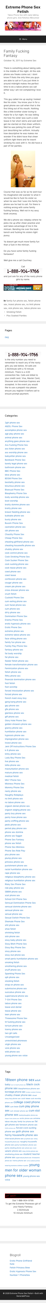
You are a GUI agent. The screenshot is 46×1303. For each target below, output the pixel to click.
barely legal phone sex (16, 463)
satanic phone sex (13, 1151)
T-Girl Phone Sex (13, 999)
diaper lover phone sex (12, 1118)
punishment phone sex (16, 865)
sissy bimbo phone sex (30, 1151)
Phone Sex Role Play (15, 850)
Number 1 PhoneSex (20, 1275)
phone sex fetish (13, 843)
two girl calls (11, 1033)
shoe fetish (10, 929)
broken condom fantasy (33, 1092)
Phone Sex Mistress (14, 847)
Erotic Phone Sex (13, 627)
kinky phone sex (13, 754)
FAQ (7, 337)
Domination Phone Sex (16, 616)
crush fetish (10, 594)
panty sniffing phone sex (17, 821)
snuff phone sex (13, 970)
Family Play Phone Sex (16, 646)
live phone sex (12, 761)
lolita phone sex (12, 765)
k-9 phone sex (12, 750)
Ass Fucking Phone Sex (16, 445)
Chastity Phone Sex (14, 534)
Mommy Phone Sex (14, 787)
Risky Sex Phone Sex (15, 884)
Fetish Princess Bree (20, 1267)
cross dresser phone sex (17, 590)
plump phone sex (13, 858)
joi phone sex (28, 1139)
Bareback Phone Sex (15, 460)
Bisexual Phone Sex (14, 489)
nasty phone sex (13, 791)
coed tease (10, 575)
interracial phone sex (14, 1138)
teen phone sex (12, 1014)
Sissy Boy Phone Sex (15, 947)
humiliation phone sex (15, 731)
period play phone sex (16, 828)
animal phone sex (13, 437)
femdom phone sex (28, 1124)
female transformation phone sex (21, 664)
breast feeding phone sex (17, 512)
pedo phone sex (13, 824)
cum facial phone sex (15, 605)
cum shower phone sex (19, 1111)
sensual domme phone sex (18, 906)
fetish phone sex (13, 672)
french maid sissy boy (15, 698)
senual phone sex (13, 914)
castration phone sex (15, 527)
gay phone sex (12, 705)
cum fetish (14, 1107)
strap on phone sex (14, 984)
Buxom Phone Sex (14, 523)
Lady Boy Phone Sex (15, 757)
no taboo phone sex (15, 802)
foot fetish (10, 683)
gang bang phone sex (15, 702)
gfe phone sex (12, 709)
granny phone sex (13, 728)
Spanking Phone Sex (15, 973)
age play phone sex (14, 434)
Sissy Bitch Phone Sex (16, 944)
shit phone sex (12, 925)
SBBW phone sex (13, 891)
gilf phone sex (12, 716)
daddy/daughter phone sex (28, 1115)
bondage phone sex (15, 1092)
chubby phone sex (14, 549)
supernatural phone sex (16, 996)
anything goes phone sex (17, 441)
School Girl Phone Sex (16, 899)
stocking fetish (12, 981)
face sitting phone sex (16, 638)
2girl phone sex (12, 422)
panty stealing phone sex (15, 1148)
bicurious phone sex (15, 486)
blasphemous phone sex (29, 1088)
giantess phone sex (14, 713)
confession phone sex (15, 579)
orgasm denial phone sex (17, 806)
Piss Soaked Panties (17, 315)
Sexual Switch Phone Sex (17, 917)
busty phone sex (13, 519)
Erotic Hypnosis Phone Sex (23, 1271)
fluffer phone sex (10, 1128)
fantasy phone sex (14, 649)
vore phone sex (12, 1048)
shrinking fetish (12, 932)
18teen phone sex (19, 1080)
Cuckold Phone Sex (14, 597)
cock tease (25, 1098)
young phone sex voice (16, 1055)
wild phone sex (12, 1051)
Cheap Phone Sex (13, 538)
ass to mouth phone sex (18, 1085)
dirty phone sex (12, 612)
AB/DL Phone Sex (13, 426)
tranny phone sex (13, 1029)
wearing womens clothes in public (16, 1165)
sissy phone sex (13, 951)
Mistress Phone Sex (14, 783)
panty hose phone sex (16, 817)
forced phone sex (13, 694)
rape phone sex (12, 873)
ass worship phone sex (16, 452)
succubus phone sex (15, 992)
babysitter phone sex (15, 456)
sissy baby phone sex (15, 940)
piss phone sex (12, 854)
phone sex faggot (13, 836)
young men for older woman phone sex (23, 1170)
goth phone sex (25, 1131)
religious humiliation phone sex (20, 880)
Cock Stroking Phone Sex (17, 556)
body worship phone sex (17, 497)
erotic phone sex (26, 1118)
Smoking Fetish (14, 312)
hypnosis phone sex (14, 735)
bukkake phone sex (14, 515)
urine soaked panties (33, 1161)
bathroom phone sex (15, 467)
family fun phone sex (17, 301)
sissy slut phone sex (15, 955)
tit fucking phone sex (15, 1022)
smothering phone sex (16, 966)
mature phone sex (14, 772)
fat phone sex (11, 657)
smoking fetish (12, 962)
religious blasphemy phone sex (20, 877)
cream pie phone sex (15, 586)
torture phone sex (13, 1025)
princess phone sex (14, 862)
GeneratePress (23, 1296)
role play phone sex (14, 888)
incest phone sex (16, 304)
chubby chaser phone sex (18, 1095)
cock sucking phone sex (16, 564)
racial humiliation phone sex (18, 869)
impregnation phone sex (17, 739)
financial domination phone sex (20, 679)
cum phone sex (12, 609)
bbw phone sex (12, 475)
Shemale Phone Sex (15, 921)
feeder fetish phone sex (16, 661)
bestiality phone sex (15, 482)
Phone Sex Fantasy (14, 839)
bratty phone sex (13, 508)
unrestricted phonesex (16, 1040)
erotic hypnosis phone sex (18, 623)
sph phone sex (12, 977)
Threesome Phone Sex (16, 1018)
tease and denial (13, 1007)
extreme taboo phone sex (17, 635)
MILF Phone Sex (13, 780)
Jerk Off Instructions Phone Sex (20, 746)
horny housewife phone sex (21, 1135)
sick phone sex (15, 308)
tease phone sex (13, 1011)
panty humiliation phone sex (26, 1145)
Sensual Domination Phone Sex (20, 903)
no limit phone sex (14, 798)
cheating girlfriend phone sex (19, 542)
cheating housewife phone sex (20, 545)
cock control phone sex (16, 553)
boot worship (11, 501)
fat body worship (13, 653)
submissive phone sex (16, 988)
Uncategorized (12, 1037)
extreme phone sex (14, 631)
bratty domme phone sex (17, 504)
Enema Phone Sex (14, 620)
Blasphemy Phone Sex (16, 493)
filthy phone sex (12, 676)
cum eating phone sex (16, 601)
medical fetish (12, 776)
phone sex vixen (30, 1148)
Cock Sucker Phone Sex (16, 560)
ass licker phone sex (15, 448)
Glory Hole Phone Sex (15, 720)
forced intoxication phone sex (19, 690)
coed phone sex (13, 571)
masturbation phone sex (17, 769)
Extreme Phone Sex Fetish (23, 9)
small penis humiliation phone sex (21, 958)
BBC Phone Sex (12, 471)
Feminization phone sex (16, 668)
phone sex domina (14, 832)
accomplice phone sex (16, 430)
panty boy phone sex (15, 813)
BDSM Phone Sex (13, 478)
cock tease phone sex (15, 568)
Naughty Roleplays (14, 795)
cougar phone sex (13, 582)
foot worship (11, 687)
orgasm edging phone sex (17, 810)
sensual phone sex (14, 910)
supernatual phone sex (24, 1157)
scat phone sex (12, 895)
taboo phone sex (32, 308)
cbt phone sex (12, 530)
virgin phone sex (13, 1044)
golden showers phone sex (18, 724)
